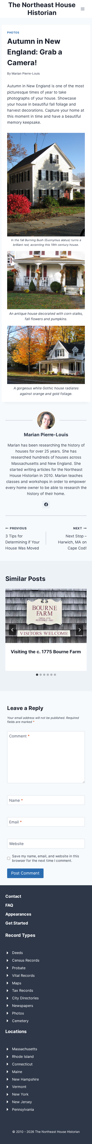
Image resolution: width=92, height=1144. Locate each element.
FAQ (9, 905)
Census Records (25, 960)
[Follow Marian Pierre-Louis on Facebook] (46, 504)
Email (15, 822)
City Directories (25, 998)
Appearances (18, 914)
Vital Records (23, 975)
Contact (13, 896)
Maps (16, 983)
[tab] (37, 675)
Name (16, 800)
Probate (18, 968)
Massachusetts (24, 1049)
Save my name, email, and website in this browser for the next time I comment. (45, 858)
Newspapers (22, 1005)
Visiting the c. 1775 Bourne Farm (46, 651)
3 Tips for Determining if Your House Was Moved (22, 538)
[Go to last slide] (12, 629)
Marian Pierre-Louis (26, 73)
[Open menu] (82, 8)
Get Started (16, 923)
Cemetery (20, 1021)
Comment (19, 736)
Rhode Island (23, 1056)
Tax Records (22, 990)
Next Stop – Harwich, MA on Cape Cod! (72, 538)
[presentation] (46, 616)
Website (16, 843)
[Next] (79, 629)
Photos (13, 32)
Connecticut (22, 1064)
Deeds (17, 952)
